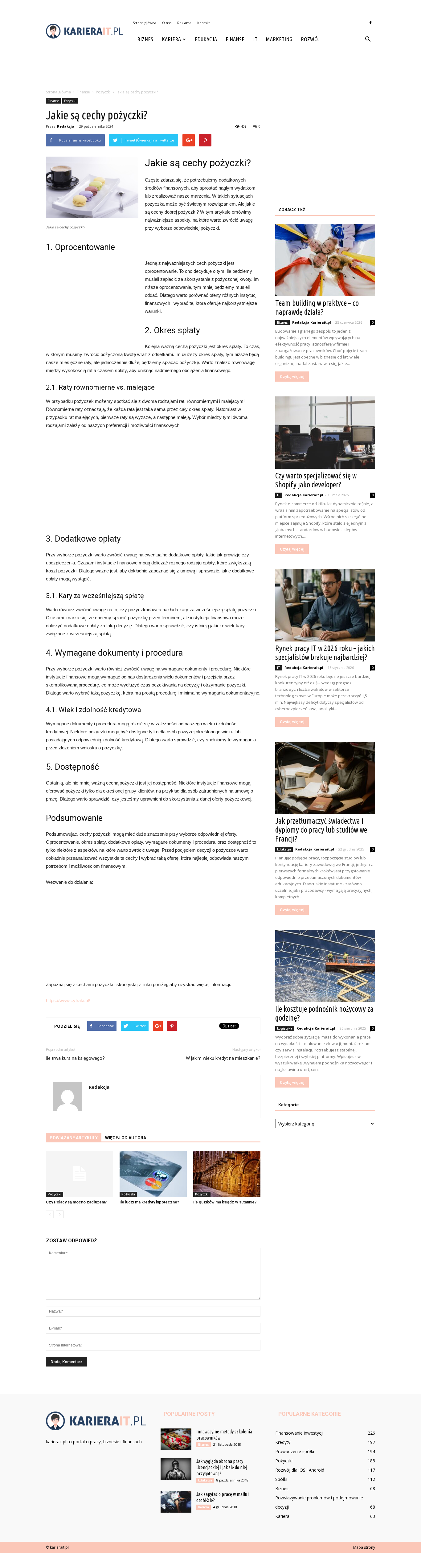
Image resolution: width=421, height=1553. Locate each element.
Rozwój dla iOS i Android (299, 1470)
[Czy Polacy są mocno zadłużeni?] (79, 1174)
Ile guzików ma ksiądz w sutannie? (224, 1202)
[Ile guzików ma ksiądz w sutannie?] (226, 1174)
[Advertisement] (210, 69)
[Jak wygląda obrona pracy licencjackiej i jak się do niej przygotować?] (176, 1469)
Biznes (145, 39)
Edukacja (206, 39)
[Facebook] (370, 22)
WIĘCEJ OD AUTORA (125, 1137)
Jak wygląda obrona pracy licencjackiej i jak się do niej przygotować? (221, 1467)
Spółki (281, 1479)
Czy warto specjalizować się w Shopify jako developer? (316, 480)
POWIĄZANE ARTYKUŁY (74, 1137)
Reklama (184, 22)
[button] (367, 39)
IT (255, 39)
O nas (166, 22)
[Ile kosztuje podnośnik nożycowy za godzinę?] (325, 966)
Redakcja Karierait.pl (311, 322)
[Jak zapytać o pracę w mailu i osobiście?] (176, 1502)
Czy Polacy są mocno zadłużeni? (76, 1202)
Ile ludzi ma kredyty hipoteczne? (149, 1202)
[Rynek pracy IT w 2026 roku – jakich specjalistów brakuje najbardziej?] (325, 605)
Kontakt (203, 22)
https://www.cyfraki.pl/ (68, 1000)
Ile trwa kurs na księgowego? (75, 1058)
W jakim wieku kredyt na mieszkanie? (223, 1058)
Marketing (279, 39)
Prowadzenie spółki (294, 1451)
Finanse (235, 39)
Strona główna (144, 22)
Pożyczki (70, 101)
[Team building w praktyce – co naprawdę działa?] (325, 260)
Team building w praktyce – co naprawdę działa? (317, 307)
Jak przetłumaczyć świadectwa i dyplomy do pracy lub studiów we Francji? (321, 830)
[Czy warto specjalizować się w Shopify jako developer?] (325, 432)
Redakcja (65, 126)
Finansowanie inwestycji (299, 1433)
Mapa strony (364, 1547)
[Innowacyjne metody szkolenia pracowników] (176, 1439)
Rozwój (310, 39)
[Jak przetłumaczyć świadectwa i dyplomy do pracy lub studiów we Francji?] (325, 778)
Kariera (171, 39)
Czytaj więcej (292, 376)
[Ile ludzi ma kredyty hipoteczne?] (153, 1174)
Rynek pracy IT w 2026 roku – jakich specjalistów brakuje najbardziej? (325, 653)
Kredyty (282, 1442)
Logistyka (284, 1028)
